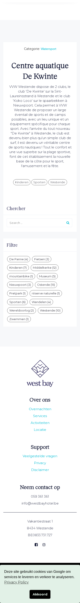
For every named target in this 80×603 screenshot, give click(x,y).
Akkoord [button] (40, 594)
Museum (47, 276)
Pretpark (17, 293)
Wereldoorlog (21, 310)
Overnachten (40, 409)
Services (40, 416)
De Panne (18, 259)
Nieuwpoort (20, 284)
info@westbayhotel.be (40, 503)
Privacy (40, 463)
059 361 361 (40, 496)
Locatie (40, 430)
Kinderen (21, 182)
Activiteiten (40, 423)
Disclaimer (40, 470)
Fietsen (41, 259)
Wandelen (41, 302)
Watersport (48, 49)
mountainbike (21, 276)
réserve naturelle (46, 293)
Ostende (46, 284)
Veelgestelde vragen (40, 456)
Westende (57, 182)
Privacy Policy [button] (16, 582)
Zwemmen (19, 319)
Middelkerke (44, 267)
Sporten (39, 182)
